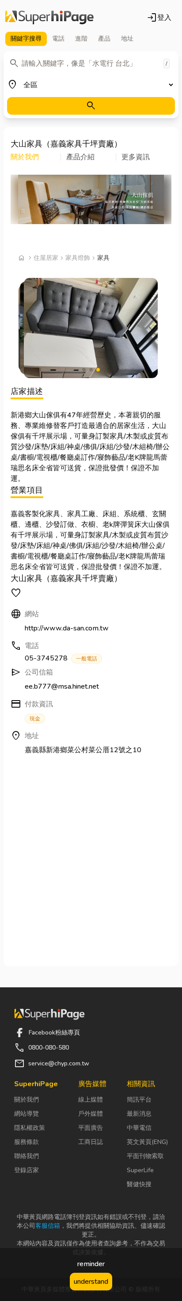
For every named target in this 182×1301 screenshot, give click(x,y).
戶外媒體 (90, 1114)
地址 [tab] (127, 38)
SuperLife (140, 1170)
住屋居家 (46, 258)
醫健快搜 (139, 1184)
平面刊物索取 (145, 1156)
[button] (36, 157)
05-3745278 (61, 658)
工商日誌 (90, 1142)
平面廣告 (90, 1128)
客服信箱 (47, 1226)
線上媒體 (90, 1099)
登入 (159, 17)
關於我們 (26, 1099)
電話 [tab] (58, 38)
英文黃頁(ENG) (147, 1142)
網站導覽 (26, 1114)
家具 (103, 258)
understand (91, 1281)
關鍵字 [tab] (26, 38)
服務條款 (26, 1142)
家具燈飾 (77, 258)
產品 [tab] (104, 38)
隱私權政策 (29, 1128)
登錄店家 (26, 1170)
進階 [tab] (81, 38)
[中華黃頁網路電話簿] (49, 18)
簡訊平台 (139, 1099)
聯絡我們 (26, 1156)
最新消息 (139, 1114)
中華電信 (139, 1128)
